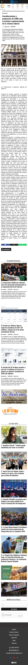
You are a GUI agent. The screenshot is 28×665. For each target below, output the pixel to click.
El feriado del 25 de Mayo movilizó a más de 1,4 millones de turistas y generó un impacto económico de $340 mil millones (13, 370)
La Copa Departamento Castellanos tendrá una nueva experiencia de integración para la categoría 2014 (14, 529)
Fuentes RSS (14, 637)
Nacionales (5, 13)
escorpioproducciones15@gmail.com (14, 653)
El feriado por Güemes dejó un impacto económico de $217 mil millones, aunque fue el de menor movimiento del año (12, 328)
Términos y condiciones (14, 635)
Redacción (7, 26)
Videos (14, 640)
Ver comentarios (6, 249)
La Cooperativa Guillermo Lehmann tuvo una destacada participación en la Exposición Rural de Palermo (13, 284)
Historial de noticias (14, 632)
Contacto (14, 629)
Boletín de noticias (13, 599)
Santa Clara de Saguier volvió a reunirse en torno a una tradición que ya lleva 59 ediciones (12, 473)
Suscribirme (14, 609)
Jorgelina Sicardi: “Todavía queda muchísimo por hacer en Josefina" (13, 446)
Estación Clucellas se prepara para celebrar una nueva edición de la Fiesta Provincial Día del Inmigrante (13, 501)
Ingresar (15, 643)
